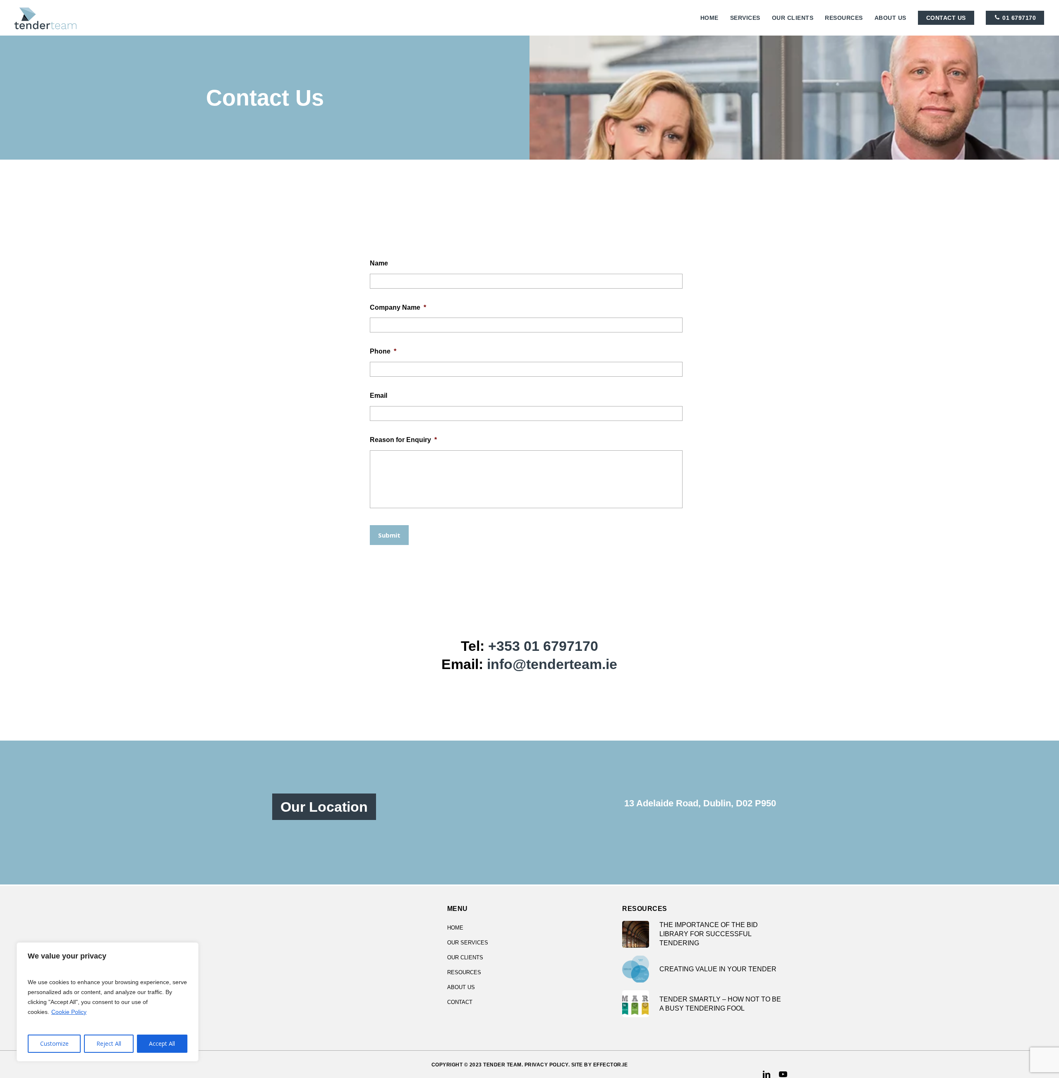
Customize (54, 1043)
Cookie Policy (68, 1012)
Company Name (398, 307)
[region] (108, 1001)
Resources (464, 972)
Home (455, 928)
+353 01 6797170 (543, 646)
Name (379, 263)
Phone (383, 351)
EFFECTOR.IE (610, 1065)
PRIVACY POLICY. (547, 1065)
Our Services (467, 942)
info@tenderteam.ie (552, 664)
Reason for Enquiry (403, 439)
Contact (459, 1002)
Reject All (108, 1043)
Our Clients (465, 957)
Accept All (162, 1043)
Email (378, 395)
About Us (461, 987)
